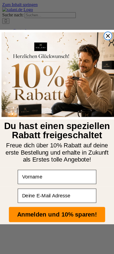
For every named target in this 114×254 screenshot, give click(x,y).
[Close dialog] (108, 36)
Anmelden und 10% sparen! (57, 214)
